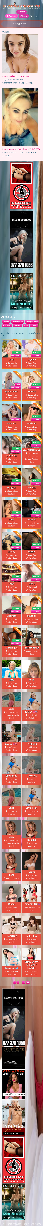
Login (25, 16)
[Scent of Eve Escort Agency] (13, 1135)
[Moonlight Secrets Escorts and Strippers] (21, 309)
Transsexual (17, 321)
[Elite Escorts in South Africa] (13, 1068)
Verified (17, 325)
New (26, 325)
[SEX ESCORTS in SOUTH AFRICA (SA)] (21, 5)
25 (28, 982)
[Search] (31, 16)
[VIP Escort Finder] (13, 1098)
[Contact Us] (36, 16)
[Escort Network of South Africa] (21, 208)
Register (13, 16)
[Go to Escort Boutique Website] (21, 267)
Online (34, 325)
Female (6, 321)
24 (23, 982)
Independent (32, 321)
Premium (7, 325)
